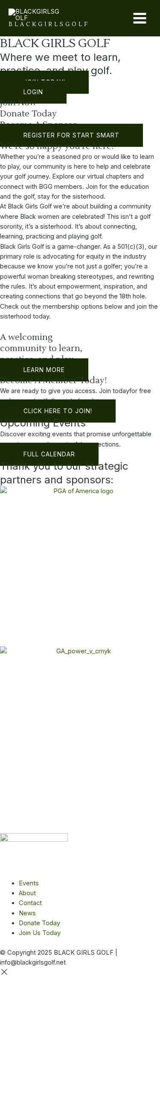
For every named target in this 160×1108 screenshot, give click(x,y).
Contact (30, 903)
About (27, 893)
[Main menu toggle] (139, 18)
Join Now (18, 102)
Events (29, 883)
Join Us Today (40, 933)
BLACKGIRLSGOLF (49, 24)
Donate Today (28, 113)
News (27, 913)
